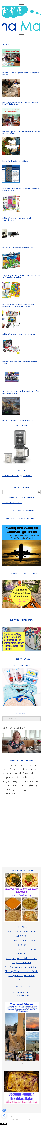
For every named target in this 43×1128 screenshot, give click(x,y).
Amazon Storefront (12, 502)
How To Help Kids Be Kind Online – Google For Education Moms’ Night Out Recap (20, 103)
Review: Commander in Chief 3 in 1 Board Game (17, 421)
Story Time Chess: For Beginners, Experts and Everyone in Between (20, 74)
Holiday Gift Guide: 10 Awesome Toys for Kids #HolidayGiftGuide (16, 219)
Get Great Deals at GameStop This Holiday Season (18, 248)
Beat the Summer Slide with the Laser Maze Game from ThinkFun (19, 363)
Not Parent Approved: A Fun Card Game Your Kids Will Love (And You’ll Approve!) (21, 133)
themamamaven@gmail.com (17, 475)
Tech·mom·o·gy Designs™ (22, 1119)
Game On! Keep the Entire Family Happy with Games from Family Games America (20, 392)
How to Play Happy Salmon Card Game (15, 161)
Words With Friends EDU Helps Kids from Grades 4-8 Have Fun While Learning (20, 190)
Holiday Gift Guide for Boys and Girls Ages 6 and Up (18, 334)
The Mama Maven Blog (21, 18)
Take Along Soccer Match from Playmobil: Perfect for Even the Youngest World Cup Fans (21, 276)
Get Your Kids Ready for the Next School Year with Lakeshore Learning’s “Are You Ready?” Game (18, 306)
